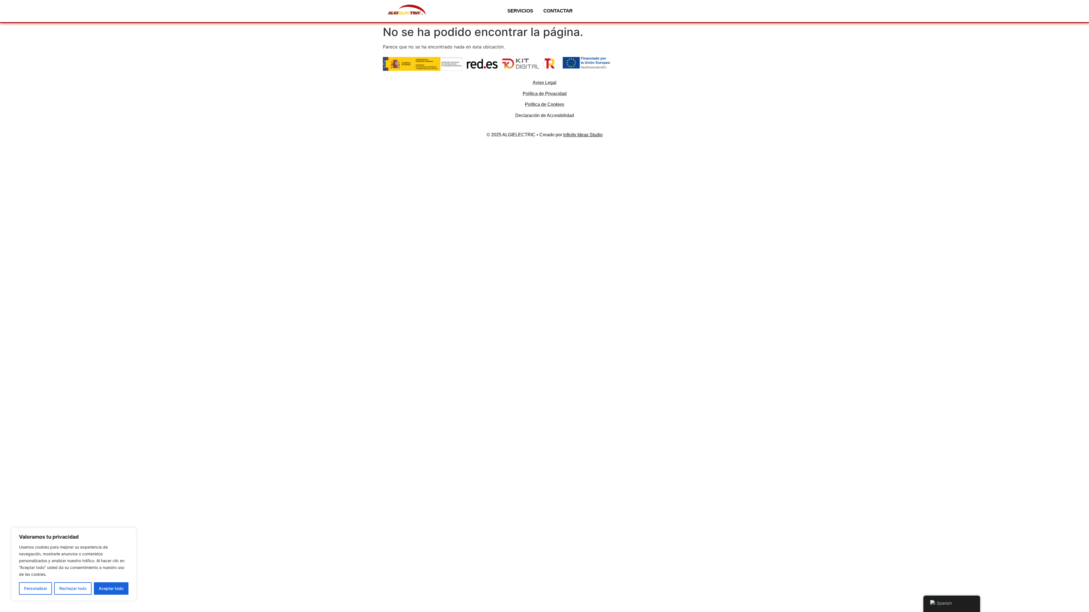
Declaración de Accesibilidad (544, 115)
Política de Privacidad (545, 93)
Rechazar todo (72, 588)
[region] (73, 564)
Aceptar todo (111, 588)
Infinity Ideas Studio (583, 134)
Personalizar (35, 588)
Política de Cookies (544, 104)
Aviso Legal (544, 82)
